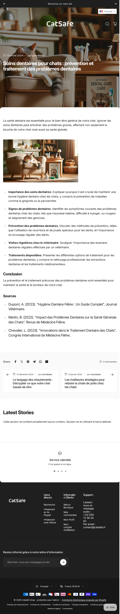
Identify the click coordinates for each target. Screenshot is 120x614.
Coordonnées (67, 609)
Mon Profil (69, 519)
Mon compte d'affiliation (69, 527)
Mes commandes (70, 513)
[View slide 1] (54, 471)
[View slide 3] (62, 471)
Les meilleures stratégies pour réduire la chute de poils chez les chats (85, 383)
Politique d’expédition (80, 605)
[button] (107, 11)
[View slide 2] (58, 471)
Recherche (49, 504)
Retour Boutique (68, 506)
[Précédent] (4, 4)
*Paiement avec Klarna (50, 521)
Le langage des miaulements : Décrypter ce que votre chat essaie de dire (33, 383)
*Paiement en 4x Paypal (49, 512)
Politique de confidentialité (40, 605)
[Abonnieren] (63, 562)
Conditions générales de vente (101, 605)
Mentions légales (54, 609)
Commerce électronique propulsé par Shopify (84, 600)
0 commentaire (110, 361)
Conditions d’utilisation (61, 605)
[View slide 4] (66, 471)
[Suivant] (115, 4)
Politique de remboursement (17, 605)
